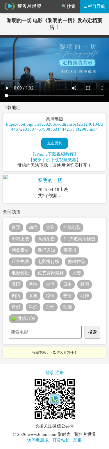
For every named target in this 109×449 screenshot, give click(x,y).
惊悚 (50, 295)
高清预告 (46, 238)
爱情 (67, 295)
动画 (67, 307)
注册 (59, 372)
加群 (33, 227)
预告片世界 (22, 6)
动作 (84, 295)
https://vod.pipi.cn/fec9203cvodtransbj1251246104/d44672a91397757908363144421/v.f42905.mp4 (54, 126)
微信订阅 (25, 318)
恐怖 (50, 307)
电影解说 (20, 273)
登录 (49, 372)
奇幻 (16, 307)
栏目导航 (96, 6)
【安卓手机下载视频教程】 (54, 159)
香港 (33, 284)
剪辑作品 (76, 261)
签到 (50, 227)
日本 (67, 284)
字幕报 (69, 250)
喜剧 (33, 295)
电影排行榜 (48, 261)
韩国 (84, 284)
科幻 (33, 307)
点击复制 (54, 143)
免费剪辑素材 (50, 273)
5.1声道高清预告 (79, 238)
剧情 (16, 295)
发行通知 (46, 250)
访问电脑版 (38, 440)
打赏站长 (61, 440)
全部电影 (72, 227)
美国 (16, 284)
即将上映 (20, 238)
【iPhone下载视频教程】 (54, 154)
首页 (16, 227)
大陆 (76, 273)
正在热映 (20, 261)
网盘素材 (20, 250)
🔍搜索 (68, 6)
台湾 (50, 284)
